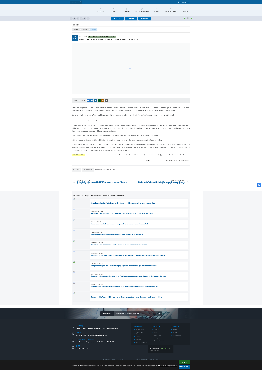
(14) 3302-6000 (81, 335)
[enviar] (159, 313)
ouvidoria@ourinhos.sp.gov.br (97, 335)
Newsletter (107, 314)
